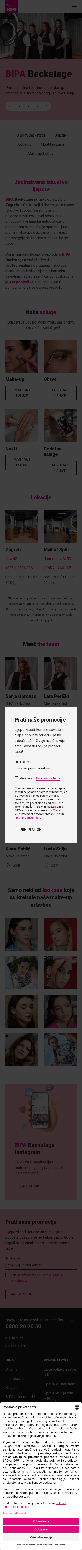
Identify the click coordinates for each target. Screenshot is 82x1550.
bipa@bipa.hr (55, 810)
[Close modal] (70, 713)
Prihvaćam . (40, 778)
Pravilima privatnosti (27, 817)
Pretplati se (30, 829)
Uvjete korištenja (48, 778)
